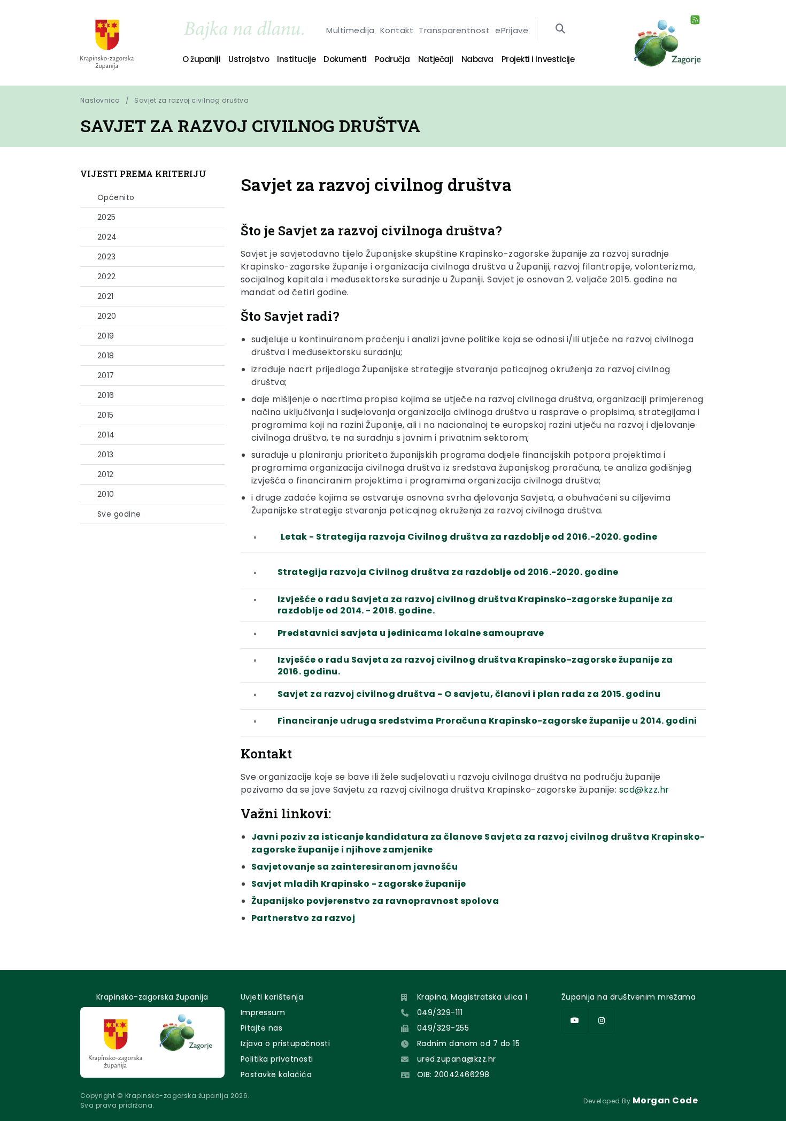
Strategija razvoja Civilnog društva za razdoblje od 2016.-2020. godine (448, 572)
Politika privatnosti (277, 1059)
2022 (106, 276)
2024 (107, 237)
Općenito (116, 197)
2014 (106, 434)
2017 (105, 375)
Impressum (263, 1012)
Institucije (296, 59)
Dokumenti (345, 59)
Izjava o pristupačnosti (285, 1043)
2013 (105, 454)
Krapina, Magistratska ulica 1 (472, 997)
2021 (105, 296)
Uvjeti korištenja (272, 997)
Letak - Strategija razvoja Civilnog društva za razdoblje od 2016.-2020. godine (469, 537)
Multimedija (350, 30)
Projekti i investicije (538, 59)
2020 (107, 316)
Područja (392, 59)
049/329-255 (443, 1028)
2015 (105, 415)
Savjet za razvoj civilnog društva (191, 100)
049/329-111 (440, 1012)
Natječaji (435, 59)
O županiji (201, 59)
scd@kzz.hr (644, 790)
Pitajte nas (261, 1028)
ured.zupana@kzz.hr (456, 1059)
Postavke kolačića (276, 1074)
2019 (105, 336)
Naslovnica (100, 100)
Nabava (477, 59)
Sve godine (119, 514)
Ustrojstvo (248, 59)
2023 (106, 256)
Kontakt (396, 30)
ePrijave (511, 30)
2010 (105, 494)
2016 (105, 395)
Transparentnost (454, 30)
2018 (105, 355)
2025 (106, 217)
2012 (105, 474)
